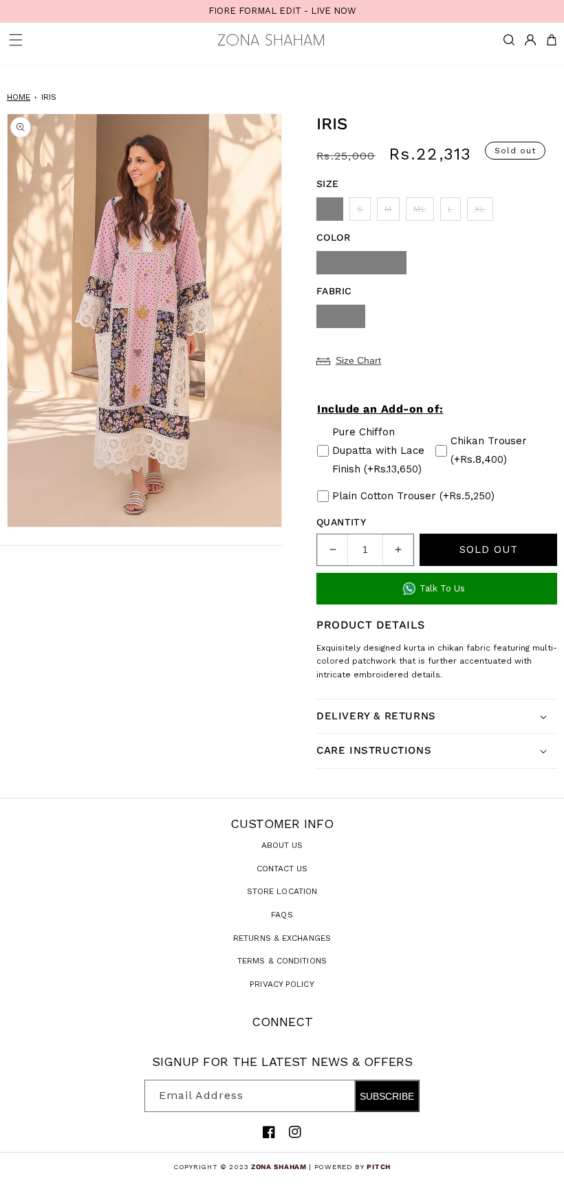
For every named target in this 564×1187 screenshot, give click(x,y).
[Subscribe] (404, 1095)
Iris (48, 97)
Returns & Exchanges (282, 938)
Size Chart (358, 360)
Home (18, 97)
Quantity (341, 521)
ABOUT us (282, 845)
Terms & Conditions (282, 961)
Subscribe (387, 1096)
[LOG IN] (530, 40)
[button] (508, 40)
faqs (281, 914)
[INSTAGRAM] (295, 1132)
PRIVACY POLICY (282, 984)
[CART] (551, 40)
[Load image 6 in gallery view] (141, 545)
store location (282, 891)
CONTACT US (282, 868)
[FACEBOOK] (269, 1132)
